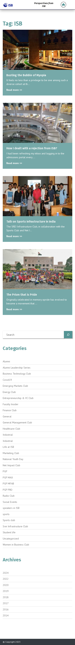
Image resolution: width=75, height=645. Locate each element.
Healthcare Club (11, 428)
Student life (9, 532)
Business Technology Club (17, 373)
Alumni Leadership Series (16, 367)
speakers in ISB (11, 508)
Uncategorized (11, 538)
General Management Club (17, 422)
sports (6, 514)
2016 (6, 609)
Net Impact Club (11, 465)
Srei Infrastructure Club (15, 526)
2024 (6, 572)
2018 (6, 597)
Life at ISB (8, 447)
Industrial (8, 434)
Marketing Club (11, 453)
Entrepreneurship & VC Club (18, 398)
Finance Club (10, 410)
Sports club (9, 520)
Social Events (10, 502)
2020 (6, 585)
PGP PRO (7, 489)
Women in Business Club (16, 544)
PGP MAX (8, 477)
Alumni (6, 361)
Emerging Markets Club (15, 385)
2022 (6, 578)
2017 (6, 603)
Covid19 (7, 379)
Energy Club (9, 392)
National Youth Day (13, 459)
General (7, 416)
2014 (6, 615)
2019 (6, 591)
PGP (5, 471)
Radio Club (9, 495)
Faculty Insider (10, 404)
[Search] (68, 334)
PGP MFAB (8, 483)
